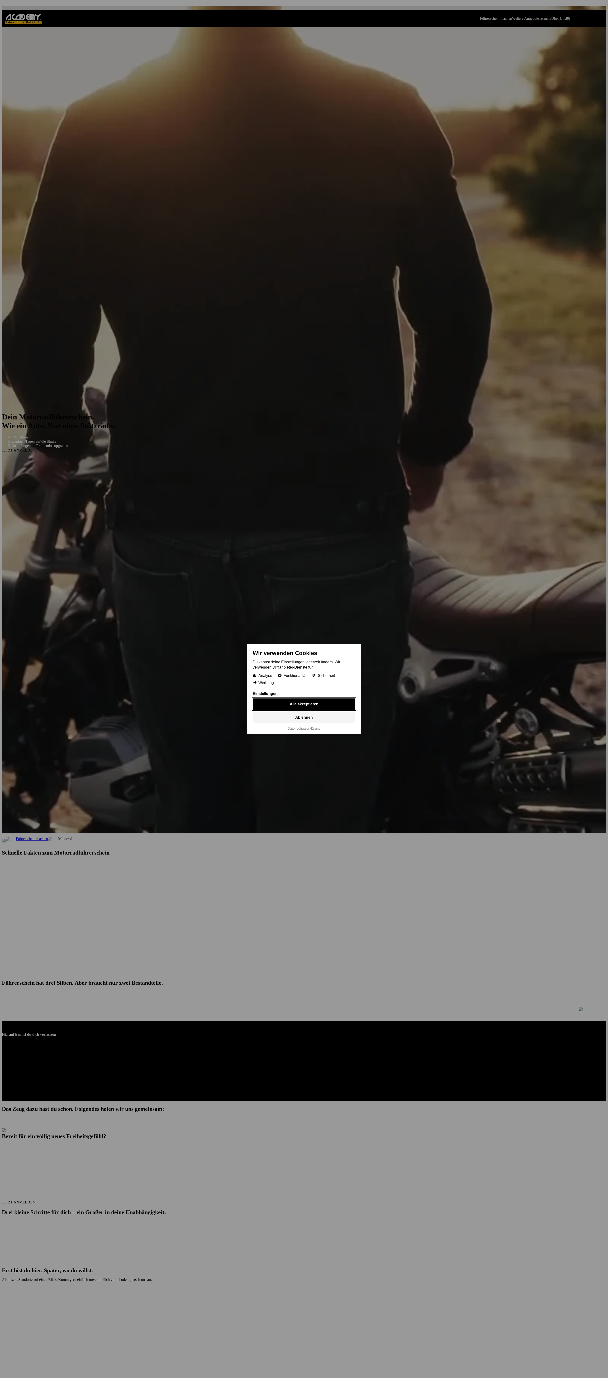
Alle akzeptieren (304, 704)
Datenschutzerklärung (304, 728)
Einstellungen (265, 694)
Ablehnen (304, 717)
